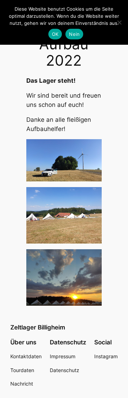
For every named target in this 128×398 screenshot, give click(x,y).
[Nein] (119, 22)
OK (55, 34)
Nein (74, 34)
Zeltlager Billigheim (37, 327)
